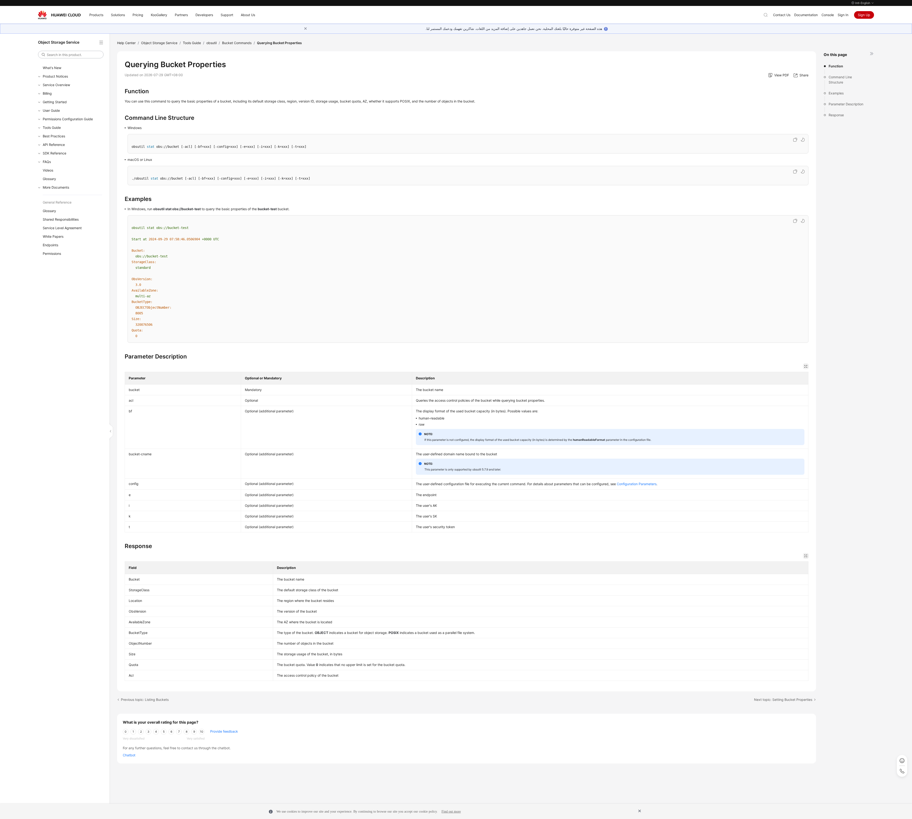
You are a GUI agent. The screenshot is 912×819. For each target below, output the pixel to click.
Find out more (451, 811)
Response (836, 115)
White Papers (53, 236)
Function (836, 66)
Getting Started (55, 102)
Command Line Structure (840, 79)
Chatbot (129, 755)
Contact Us (781, 15)
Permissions (52, 253)
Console (828, 15)
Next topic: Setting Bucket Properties (783, 700)
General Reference (57, 202)
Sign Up (864, 15)
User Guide (51, 110)
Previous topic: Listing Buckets (145, 700)
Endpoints (50, 245)
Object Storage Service (159, 43)
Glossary (49, 179)
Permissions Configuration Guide (68, 119)
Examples (836, 93)
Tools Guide (52, 128)
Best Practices (54, 136)
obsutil (211, 43)
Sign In (843, 15)
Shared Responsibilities (61, 219)
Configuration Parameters (636, 484)
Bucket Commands (237, 43)
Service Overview (56, 85)
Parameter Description (846, 104)
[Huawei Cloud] (59, 15)
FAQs (47, 162)
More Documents (56, 187)
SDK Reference (54, 153)
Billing (47, 93)
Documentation (806, 15)
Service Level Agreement (62, 228)
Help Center (126, 43)
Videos (48, 170)
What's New (52, 68)
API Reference (54, 145)
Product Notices (55, 76)
